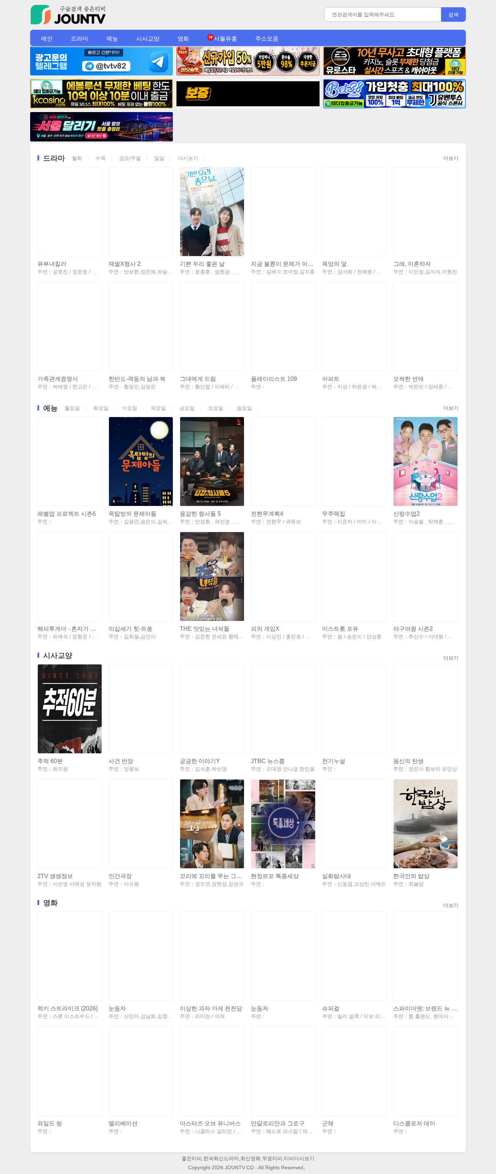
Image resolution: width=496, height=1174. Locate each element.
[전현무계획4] (283, 461)
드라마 (79, 39)
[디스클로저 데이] (425, 1071)
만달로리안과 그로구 (278, 1123)
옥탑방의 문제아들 (132, 514)
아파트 (331, 379)
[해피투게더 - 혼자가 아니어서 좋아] (69, 576)
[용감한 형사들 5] (212, 461)
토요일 (215, 408)
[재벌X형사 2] (140, 211)
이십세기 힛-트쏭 (131, 629)
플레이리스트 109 (274, 379)
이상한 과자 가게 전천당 (211, 1008)
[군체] (354, 1071)
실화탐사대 (336, 876)
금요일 (187, 408)
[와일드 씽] (69, 1071)
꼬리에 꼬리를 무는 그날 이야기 (212, 876)
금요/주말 (130, 158)
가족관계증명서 (57, 379)
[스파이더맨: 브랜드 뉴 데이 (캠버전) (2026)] (425, 956)
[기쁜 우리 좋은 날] (212, 211)
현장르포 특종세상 (275, 876)
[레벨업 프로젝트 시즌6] (69, 461)
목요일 (158, 408)
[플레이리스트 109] (283, 326)
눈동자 (117, 1008)
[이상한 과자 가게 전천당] (212, 956)
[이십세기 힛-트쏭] (140, 576)
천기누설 (333, 761)
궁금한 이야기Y (200, 761)
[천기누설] (354, 709)
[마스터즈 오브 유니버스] (212, 1071)
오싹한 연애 (408, 379)
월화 (77, 158)
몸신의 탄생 (408, 761)
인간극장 (120, 876)
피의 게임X (265, 629)
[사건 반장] (140, 709)
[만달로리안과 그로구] (283, 1071)
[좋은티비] (68, 24)
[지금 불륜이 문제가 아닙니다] (283, 211)
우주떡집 (333, 514)
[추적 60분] (69, 709)
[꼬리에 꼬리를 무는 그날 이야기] (212, 824)
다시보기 (188, 158)
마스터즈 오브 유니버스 (210, 1123)
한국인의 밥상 (411, 876)
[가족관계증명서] (69, 326)
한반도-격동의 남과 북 (137, 379)
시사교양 (147, 39)
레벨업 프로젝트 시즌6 (66, 514)
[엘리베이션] (140, 1071)
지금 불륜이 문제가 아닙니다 (283, 264)
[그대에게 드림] (212, 326)
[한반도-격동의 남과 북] (140, 326)
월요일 (72, 408)
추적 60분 (50, 761)
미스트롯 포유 (340, 629)
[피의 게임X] (283, 576)
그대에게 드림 (198, 379)
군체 (328, 1123)
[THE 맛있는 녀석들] (212, 576)
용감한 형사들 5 (200, 514)
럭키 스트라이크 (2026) (67, 1008)
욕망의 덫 (334, 264)
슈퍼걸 (331, 1008)
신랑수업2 (406, 514)
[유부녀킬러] (69, 211)
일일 (159, 158)
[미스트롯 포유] (354, 576)
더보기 (451, 158)
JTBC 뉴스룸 (268, 761)
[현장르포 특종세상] (283, 824)
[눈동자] (140, 956)
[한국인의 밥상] (425, 824)
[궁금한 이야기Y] (212, 709)
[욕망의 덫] (354, 211)
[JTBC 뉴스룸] (283, 709)
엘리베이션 (123, 1123)
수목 (100, 158)
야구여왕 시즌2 (413, 629)
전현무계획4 (267, 514)
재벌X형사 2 (125, 264)
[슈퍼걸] (354, 956)
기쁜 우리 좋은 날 (202, 264)
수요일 (129, 408)
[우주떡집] (354, 461)
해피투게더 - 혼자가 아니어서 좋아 (69, 629)
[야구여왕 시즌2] (425, 576)
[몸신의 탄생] (425, 709)
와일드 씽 (49, 1123)
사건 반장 (121, 761)
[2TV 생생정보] (69, 824)
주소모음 (267, 39)
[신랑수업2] (425, 461)
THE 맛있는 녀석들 (204, 629)
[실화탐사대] (354, 824)
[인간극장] (140, 824)
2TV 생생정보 (55, 876)
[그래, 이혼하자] (425, 211)
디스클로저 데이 (414, 1123)
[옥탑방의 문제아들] (140, 461)
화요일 (101, 408)
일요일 (244, 408)
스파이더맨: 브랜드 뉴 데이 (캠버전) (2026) (425, 1008)
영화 (183, 39)
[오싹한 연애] (425, 326)
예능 (112, 39)
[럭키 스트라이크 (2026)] (69, 956)
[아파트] (354, 326)
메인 (47, 39)
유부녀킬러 (51, 264)
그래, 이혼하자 (412, 264)
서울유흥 (225, 39)
